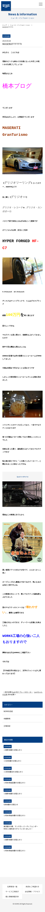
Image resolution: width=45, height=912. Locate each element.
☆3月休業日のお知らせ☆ (13, 770)
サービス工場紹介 (12, 891)
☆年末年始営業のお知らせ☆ (14, 781)
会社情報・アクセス (32, 891)
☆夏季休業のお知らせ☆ (13, 748)
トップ (4, 25)
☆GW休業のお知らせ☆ (12, 759)
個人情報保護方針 (12, 896)
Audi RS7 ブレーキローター (22, 692)
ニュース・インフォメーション (20, 25)
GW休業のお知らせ (11, 803)
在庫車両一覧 (12, 886)
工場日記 (7, 726)
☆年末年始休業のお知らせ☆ (14, 814)
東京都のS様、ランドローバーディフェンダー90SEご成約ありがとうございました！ (21, 826)
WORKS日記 (8, 711)
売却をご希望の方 (32, 886)
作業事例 (7, 718)
